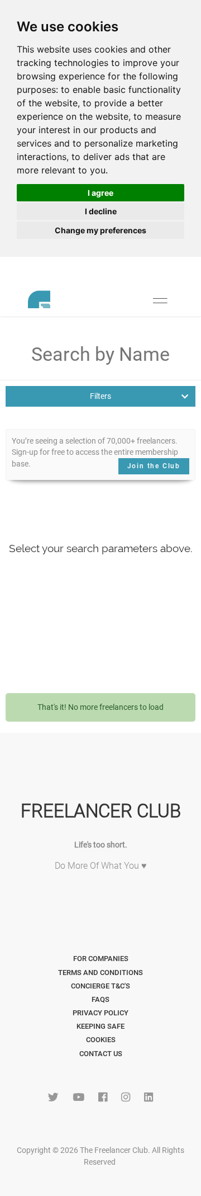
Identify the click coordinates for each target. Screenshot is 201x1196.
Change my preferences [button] (100, 230)
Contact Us (100, 1053)
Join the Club (153, 466)
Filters (100, 396)
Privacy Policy (100, 1013)
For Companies (100, 958)
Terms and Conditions (100, 972)
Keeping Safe (100, 1026)
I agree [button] (100, 192)
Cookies (101, 1039)
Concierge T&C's (100, 986)
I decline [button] (101, 211)
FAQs (100, 999)
